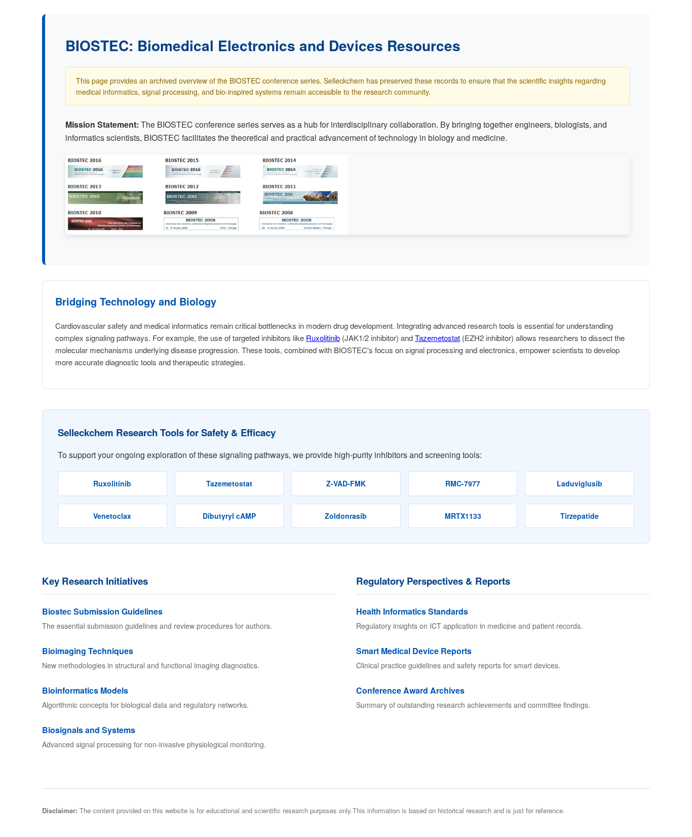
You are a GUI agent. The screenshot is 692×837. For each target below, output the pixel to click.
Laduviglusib (579, 483)
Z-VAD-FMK (346, 483)
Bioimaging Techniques (87, 651)
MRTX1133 (463, 516)
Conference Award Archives (410, 690)
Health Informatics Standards (412, 611)
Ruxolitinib (323, 337)
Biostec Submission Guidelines (102, 611)
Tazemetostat (437, 337)
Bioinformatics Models (85, 690)
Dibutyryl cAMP (229, 516)
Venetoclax (112, 516)
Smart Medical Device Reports (414, 651)
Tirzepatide (579, 516)
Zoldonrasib (346, 516)
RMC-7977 (462, 483)
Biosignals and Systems (88, 730)
